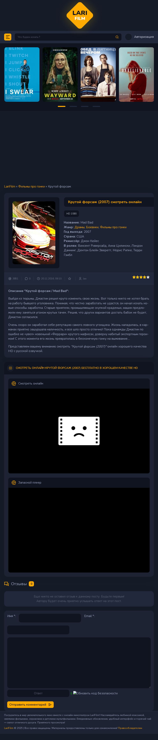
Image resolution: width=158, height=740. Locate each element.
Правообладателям (130, 728)
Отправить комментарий (27, 705)
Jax (84, 278)
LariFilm (9, 186)
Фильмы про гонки (31, 186)
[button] (139, 37)
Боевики (92, 227)
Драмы (79, 227)
